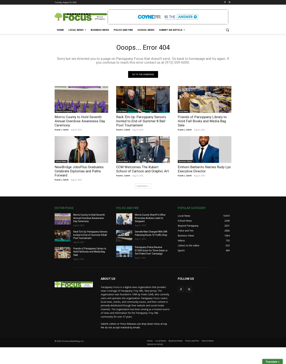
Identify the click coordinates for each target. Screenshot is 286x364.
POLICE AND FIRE (127, 208)
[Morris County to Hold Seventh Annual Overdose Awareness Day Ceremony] (81, 99)
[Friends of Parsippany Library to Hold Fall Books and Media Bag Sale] (204, 99)
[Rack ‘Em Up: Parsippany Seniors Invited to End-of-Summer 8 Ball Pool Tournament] (143, 99)
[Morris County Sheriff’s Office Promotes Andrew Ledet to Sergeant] (124, 219)
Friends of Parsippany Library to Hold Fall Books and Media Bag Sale (202, 121)
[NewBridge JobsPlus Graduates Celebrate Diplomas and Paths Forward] (81, 149)
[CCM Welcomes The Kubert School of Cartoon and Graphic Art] (143, 149)
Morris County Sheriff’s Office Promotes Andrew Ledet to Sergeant (150, 218)
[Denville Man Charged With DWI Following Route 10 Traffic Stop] (124, 235)
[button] (227, 30)
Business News (185, 161)
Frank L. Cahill (62, 129)
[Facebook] (225, 2)
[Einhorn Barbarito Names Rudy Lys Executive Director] (204, 149)
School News (61, 161)
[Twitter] (229, 2)
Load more (142, 186)
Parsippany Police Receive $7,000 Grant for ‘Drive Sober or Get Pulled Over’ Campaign (151, 250)
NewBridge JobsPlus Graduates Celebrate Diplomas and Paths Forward (79, 171)
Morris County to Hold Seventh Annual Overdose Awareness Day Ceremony (80, 121)
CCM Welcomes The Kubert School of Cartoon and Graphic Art (142, 169)
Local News (122, 111)
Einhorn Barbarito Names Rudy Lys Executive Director (204, 169)
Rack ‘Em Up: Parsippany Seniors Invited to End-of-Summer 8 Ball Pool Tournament (141, 121)
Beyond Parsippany (64, 111)
